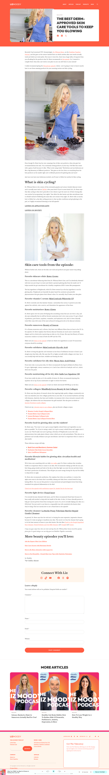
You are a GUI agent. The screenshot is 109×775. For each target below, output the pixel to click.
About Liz (12, 757)
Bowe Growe (52, 276)
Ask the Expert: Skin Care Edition (36, 541)
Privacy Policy (13, 768)
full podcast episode (49, 66)
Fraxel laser (49, 492)
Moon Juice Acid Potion (64, 360)
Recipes (36, 759)
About (64, 4)
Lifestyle (36, 757)
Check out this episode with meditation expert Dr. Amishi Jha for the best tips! (49, 488)
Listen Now (13, 742)
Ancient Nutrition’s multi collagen (35, 403)
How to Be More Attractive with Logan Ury (39, 550)
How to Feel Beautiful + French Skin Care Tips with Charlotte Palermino (48, 554)
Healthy (60, 15)
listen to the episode (40, 341)
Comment (28, 595)
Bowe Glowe (50, 309)
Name (27, 618)
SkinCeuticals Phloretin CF (61, 298)
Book (92, 4)
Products (86, 4)
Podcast (78, 4)
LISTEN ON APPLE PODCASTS (37, 206)
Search (27, 748)
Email (27, 629)
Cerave (71, 525)
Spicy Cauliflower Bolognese (37, 452)
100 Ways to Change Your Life (42, 742)
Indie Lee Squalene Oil (69, 374)
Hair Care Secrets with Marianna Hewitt (38, 546)
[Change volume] (65, 771)
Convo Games (37, 746)
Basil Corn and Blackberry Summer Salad (42, 447)
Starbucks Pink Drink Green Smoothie (40, 450)
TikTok (44, 189)
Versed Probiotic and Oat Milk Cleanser (46, 525)
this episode (66, 59)
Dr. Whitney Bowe (58, 52)
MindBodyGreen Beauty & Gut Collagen (59, 389)
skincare (36, 561)
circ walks (54, 463)
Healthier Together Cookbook (42, 744)
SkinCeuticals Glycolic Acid (55, 347)
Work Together (14, 759)
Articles (71, 4)
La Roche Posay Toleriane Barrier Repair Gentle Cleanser (51, 512)
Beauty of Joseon (50, 325)
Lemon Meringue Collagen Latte (38, 416)
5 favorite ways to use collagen (43, 407)
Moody (17, 4)
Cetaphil (63, 525)
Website (27, 639)
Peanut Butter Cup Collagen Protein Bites (41, 418)
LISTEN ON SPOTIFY (33, 210)
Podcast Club (13, 744)
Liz (11, 4)
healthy (30, 561)
